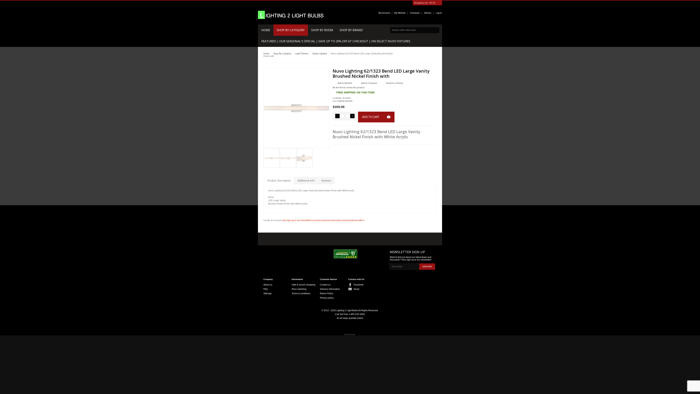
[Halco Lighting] (297, 238)
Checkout (414, 13)
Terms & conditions (301, 293)
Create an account (272, 220)
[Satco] (340, 238)
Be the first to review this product (349, 87)
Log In (439, 13)
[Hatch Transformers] (276, 238)
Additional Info (306, 180)
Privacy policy (327, 298)
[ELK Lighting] (316, 238)
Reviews (326, 180)
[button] (337, 116)
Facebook (358, 284)
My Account (384, 13)
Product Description (279, 180)
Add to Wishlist (344, 83)
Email (356, 289)
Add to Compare (369, 83)
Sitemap (267, 293)
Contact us (325, 284)
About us (267, 284)
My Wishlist (399, 13)
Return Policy (326, 293)
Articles (427, 13)
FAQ (265, 289)
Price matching (299, 289)
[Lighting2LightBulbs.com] (291, 15)
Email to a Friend (394, 83)
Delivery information (330, 289)
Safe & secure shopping (303, 284)
